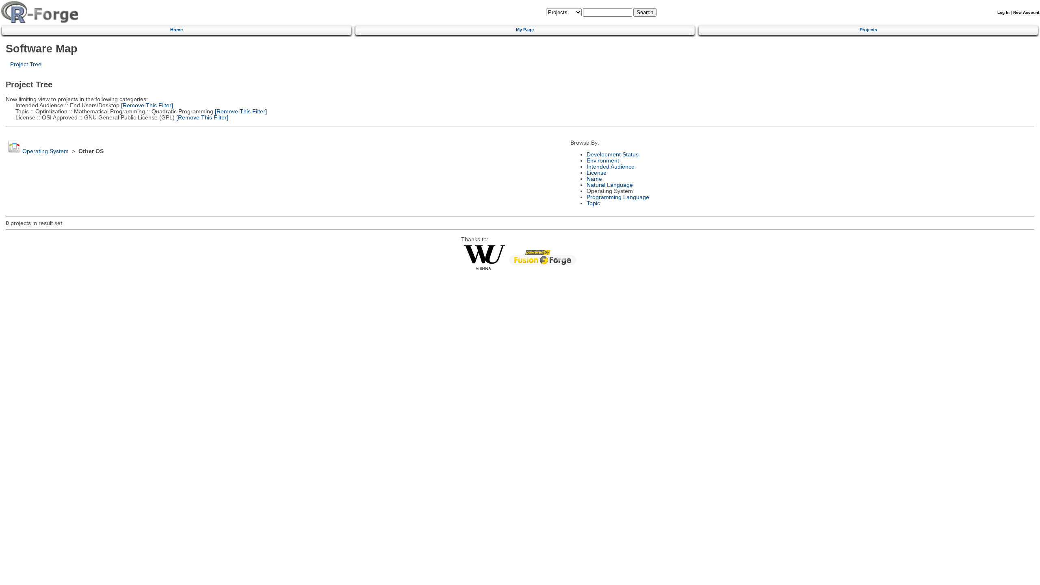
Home (176, 29)
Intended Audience (611, 167)
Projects (868, 29)
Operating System (45, 151)
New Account (1026, 12)
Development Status (613, 155)
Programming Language (618, 197)
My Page (525, 29)
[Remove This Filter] (146, 105)
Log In (1003, 12)
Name (594, 179)
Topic (593, 203)
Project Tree (25, 64)
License (597, 173)
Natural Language (610, 185)
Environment (603, 161)
